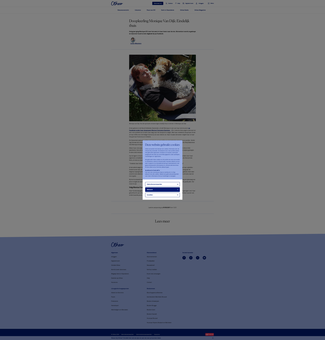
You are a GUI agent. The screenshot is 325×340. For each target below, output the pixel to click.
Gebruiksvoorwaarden (154, 184)
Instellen (150, 195)
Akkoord (150, 189)
